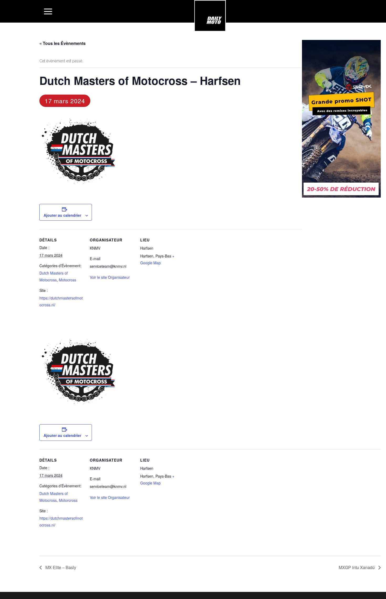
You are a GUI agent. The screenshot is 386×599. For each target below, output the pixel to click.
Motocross (67, 279)
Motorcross (68, 500)
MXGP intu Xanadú (357, 567)
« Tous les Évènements (62, 43)
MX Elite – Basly (60, 567)
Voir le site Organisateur (110, 277)
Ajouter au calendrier (62, 215)
